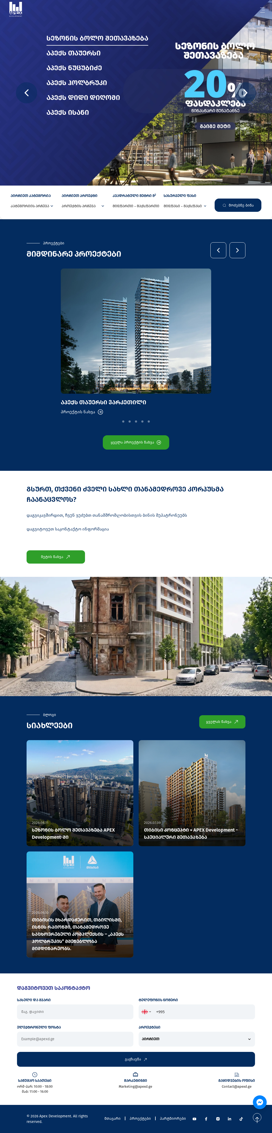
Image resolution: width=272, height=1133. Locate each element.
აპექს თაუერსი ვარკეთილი (103, 402)
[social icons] (194, 1119)
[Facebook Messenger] (260, 1102)
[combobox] (146, 1011)
